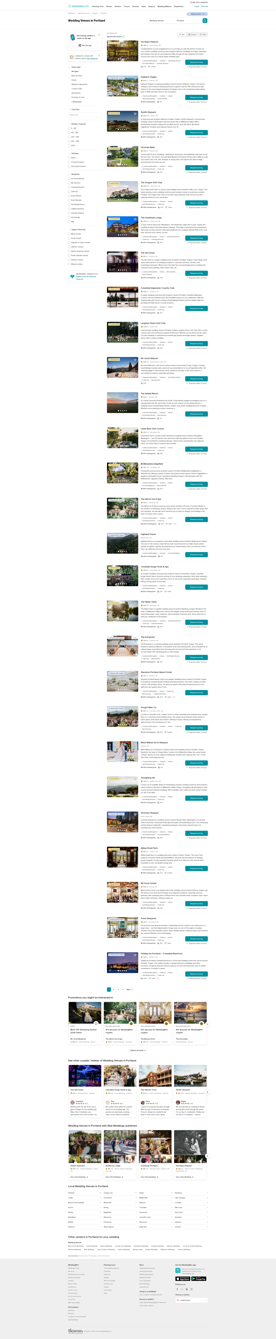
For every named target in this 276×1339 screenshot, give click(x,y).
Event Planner (76, 196)
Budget (106, 1277)
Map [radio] (204, 34)
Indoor (73, 158)
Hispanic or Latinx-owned (80, 242)
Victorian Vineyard (149, 813)
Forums (127, 6)
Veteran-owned (77, 260)
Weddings (71, 13)
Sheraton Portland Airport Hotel (156, 672)
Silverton (71, 1227)
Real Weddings (145, 1284)
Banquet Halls (138, 1249)
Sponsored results (114, 36)
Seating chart (108, 1284)
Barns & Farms (77, 76)
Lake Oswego (180, 1198)
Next (128, 989)
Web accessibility (74, 1303)
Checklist (107, 1271)
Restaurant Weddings (141, 1246)
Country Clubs (77, 89)
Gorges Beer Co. (149, 707)
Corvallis (178, 1203)
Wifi (72, 222)
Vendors (118, 6)
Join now (204, 6)
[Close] (99, 34)
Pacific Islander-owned (79, 255)
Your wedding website (111, 1268)
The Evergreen (148, 637)
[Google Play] (198, 1280)
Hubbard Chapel (148, 77)
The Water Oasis (149, 602)
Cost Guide (108, 1290)
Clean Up (74, 191)
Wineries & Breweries (79, 84)
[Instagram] (191, 1289)
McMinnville (143, 1198)
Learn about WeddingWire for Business (153, 1302)
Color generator (145, 1281)
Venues (109, 6)
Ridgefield (107, 1212)
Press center (72, 1284)
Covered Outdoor (77, 162)
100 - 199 (74, 133)
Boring (106, 1207)
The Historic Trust (148, 1090)
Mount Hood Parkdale (76, 1203)
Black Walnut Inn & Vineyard (154, 742)
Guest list (107, 1274)
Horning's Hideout (149, 42)
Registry (151, 6)
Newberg (178, 1193)
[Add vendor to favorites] (135, 43)
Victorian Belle (148, 147)
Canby (70, 1198)
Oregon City (108, 1193)
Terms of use (72, 1290)
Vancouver (179, 1212)
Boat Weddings (89, 1249)
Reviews (71, 1313)
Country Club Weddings (123, 1246)
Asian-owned (76, 238)
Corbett (178, 1227)
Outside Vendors (77, 213)
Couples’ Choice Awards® (77, 1317)
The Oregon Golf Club (151, 182)
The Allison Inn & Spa (151, 499)
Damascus (107, 1222)
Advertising (72, 1287)
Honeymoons (144, 1287)
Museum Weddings (74, 1249)
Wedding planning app (147, 1268)
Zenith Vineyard (148, 112)
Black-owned (76, 234)
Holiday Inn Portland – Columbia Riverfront (161, 953)
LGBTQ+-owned (77, 247)
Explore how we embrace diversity (86, 277)
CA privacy (71, 1299)
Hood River (108, 1198)
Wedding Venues (84, 13)
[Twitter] (182, 1289)
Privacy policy (72, 1293)
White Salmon (109, 1227)
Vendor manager (109, 1281)
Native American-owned (80, 251)
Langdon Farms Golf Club (153, 323)
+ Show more (76, 102)
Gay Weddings (73, 1320)
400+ (73, 145)
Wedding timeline (145, 1277)
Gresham (178, 1217)
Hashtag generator (146, 1271)
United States (185, 1300)
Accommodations (77, 178)
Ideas (143, 6)
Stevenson (143, 1212)
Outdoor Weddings (184, 1249)
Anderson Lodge (113, 1166)
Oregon (95, 13)
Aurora (70, 1207)
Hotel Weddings (91, 1246)
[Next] (207, 1024)
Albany (70, 1212)
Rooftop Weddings (157, 1246)
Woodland (71, 1217)
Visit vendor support (146, 1306)
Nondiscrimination (74, 1277)
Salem (141, 1193)
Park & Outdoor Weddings (106, 1249)
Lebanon (178, 1222)
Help (105, 1293)
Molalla (70, 1222)
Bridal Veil (142, 1227)
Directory (71, 1310)
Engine (106, 1287)
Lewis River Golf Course (152, 428)
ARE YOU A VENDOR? (200, 2)
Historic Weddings (124, 1249)
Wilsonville (107, 1203)
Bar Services (75, 183)
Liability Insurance (77, 209)
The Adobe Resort (149, 393)
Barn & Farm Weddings (76, 1246)
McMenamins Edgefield (152, 464)
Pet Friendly (75, 217)
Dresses (136, 6)
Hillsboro (142, 1203)
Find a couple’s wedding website (151, 1295)
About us (71, 1271)
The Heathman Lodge (151, 217)
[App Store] (182, 1280)
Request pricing (196, 62)
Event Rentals (76, 200)
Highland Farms (148, 534)
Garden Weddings (151, 1249)
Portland (71, 1193)
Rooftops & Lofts (78, 97)
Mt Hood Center (149, 883)
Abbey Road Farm (149, 848)
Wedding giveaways (146, 1274)
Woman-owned (76, 264)
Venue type (75, 67)
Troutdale (142, 1207)
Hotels (74, 80)
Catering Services (77, 187)
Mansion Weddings (173, 1246)
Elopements (178, 6)
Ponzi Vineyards (148, 918)
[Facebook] (177, 1289)
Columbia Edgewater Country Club (157, 288)
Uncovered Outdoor (78, 166)
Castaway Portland (149, 1166)
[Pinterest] (187, 1289)
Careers (71, 1281)
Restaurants (76, 93)
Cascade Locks (145, 1217)
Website (164, 6)
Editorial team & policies (76, 1274)
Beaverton (107, 1217)
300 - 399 (75, 141)
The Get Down (148, 253)
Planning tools (98, 6)
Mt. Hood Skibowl (149, 358)
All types (75, 71)
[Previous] (68, 1024)
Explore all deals (136, 1050)
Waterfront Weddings (168, 1249)
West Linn (178, 1207)
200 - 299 (75, 137)
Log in (196, 6)
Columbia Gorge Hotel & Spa (155, 566)
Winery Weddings (106, 1246)
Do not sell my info (74, 1296)
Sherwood (143, 1222)
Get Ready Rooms (78, 204)
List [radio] (183, 34)
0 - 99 (73, 128)
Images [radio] (193, 34)
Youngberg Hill (148, 777)
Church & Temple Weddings (192, 1246)
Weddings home (73, 1268)
